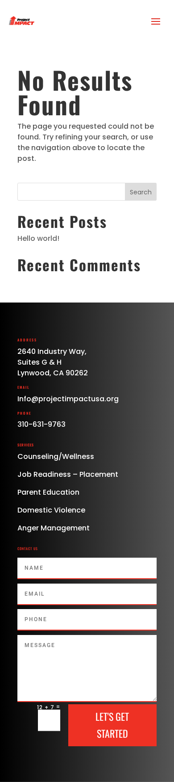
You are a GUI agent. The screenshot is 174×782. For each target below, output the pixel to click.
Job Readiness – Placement (67, 474)
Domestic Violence (51, 510)
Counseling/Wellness (55, 456)
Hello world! (38, 238)
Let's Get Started (112, 724)
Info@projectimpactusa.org (68, 399)
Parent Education (48, 492)
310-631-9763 (41, 424)
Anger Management (53, 528)
